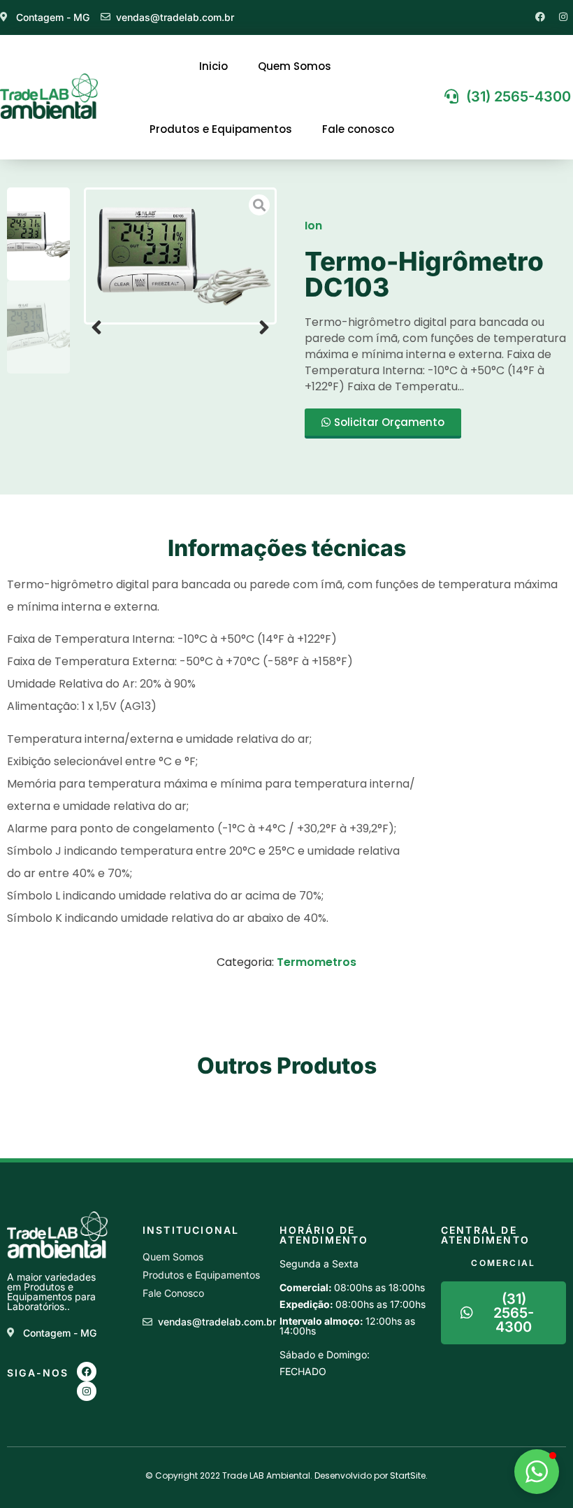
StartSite (408, 1475)
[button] (96, 327)
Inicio (213, 66)
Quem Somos (294, 66)
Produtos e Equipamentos (221, 129)
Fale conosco (358, 129)
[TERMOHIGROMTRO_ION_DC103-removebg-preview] (180, 256)
